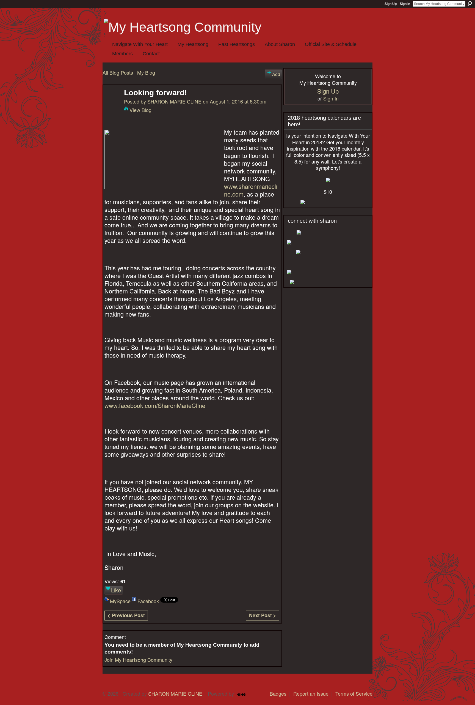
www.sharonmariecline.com (250, 190)
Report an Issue (310, 693)
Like (116, 590)
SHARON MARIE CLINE (174, 101)
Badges (278, 693)
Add (276, 74)
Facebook (148, 601)
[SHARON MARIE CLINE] (112, 101)
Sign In (405, 4)
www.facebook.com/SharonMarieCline (154, 405)
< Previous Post (126, 615)
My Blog (146, 72)
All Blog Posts (118, 72)
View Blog (140, 109)
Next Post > (262, 615)
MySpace (120, 601)
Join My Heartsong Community (138, 659)
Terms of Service (353, 693)
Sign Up (391, 4)
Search (470, 3)
